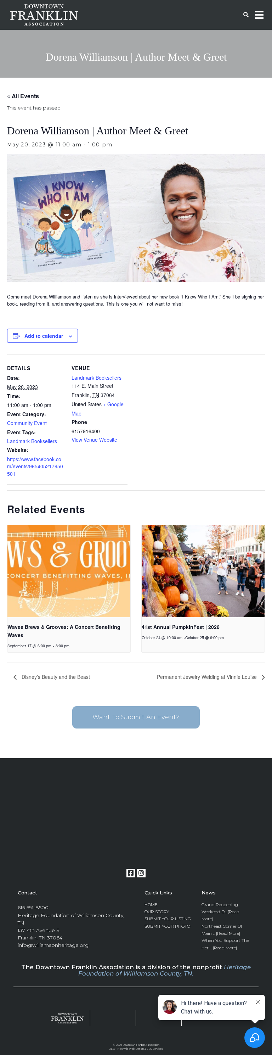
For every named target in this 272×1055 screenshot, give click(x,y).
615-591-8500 (33, 907)
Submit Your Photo (167, 926)
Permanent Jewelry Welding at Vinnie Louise (207, 676)
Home (151, 904)
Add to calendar (43, 335)
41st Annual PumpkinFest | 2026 (181, 626)
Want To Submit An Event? (136, 717)
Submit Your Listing (167, 918)
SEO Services (155, 1048)
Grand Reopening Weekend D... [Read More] (220, 912)
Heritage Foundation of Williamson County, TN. (164, 970)
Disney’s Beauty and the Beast (55, 676)
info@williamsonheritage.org (53, 945)
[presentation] (68, 571)
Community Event (27, 422)
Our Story (156, 911)
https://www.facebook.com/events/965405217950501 (35, 466)
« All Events (23, 96)
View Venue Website (94, 439)
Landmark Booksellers (32, 441)
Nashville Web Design (130, 1048)
